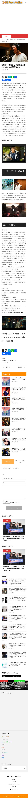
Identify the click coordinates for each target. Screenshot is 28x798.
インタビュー (5, 739)
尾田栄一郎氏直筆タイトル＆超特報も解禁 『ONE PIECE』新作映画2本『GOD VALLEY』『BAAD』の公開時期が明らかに (17, 599)
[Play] (14, 210)
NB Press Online (14, 776)
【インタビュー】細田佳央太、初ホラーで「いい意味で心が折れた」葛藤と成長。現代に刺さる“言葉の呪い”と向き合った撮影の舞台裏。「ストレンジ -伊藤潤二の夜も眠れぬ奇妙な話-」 (17, 636)
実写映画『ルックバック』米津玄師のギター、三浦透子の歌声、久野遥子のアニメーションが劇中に (17, 645)
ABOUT (14, 781)
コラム (3, 744)
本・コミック (5, 752)
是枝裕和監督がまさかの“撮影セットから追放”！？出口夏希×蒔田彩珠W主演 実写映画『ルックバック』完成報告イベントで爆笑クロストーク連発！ (17, 617)
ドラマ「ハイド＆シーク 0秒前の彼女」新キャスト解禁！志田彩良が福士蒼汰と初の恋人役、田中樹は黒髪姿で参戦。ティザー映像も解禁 (17, 608)
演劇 (3, 755)
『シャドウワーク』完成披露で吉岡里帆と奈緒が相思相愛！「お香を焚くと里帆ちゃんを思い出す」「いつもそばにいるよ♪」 (17, 626)
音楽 (3, 757)
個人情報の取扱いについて (14, 784)
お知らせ (14, 786)
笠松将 (11, 360)
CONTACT (14, 779)
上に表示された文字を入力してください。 (12, 502)
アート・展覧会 (5, 736)
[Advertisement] (14, 19)
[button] (10, 157)
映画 (6, 36)
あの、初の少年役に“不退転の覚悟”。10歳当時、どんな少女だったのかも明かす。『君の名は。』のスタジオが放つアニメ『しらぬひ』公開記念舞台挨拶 (17, 581)
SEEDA (4, 360)
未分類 (3, 749)
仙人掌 (8, 360)
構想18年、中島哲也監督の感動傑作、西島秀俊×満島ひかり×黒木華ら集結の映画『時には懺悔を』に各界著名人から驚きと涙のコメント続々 (17, 590)
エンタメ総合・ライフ (7, 742)
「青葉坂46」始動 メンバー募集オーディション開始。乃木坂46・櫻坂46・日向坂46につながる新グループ (17, 664)
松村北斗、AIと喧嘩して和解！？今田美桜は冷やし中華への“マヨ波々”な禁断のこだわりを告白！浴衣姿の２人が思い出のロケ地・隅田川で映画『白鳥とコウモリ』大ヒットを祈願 (17, 655)
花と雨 (14, 360)
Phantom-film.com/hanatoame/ (15, 312)
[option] (7, 685)
